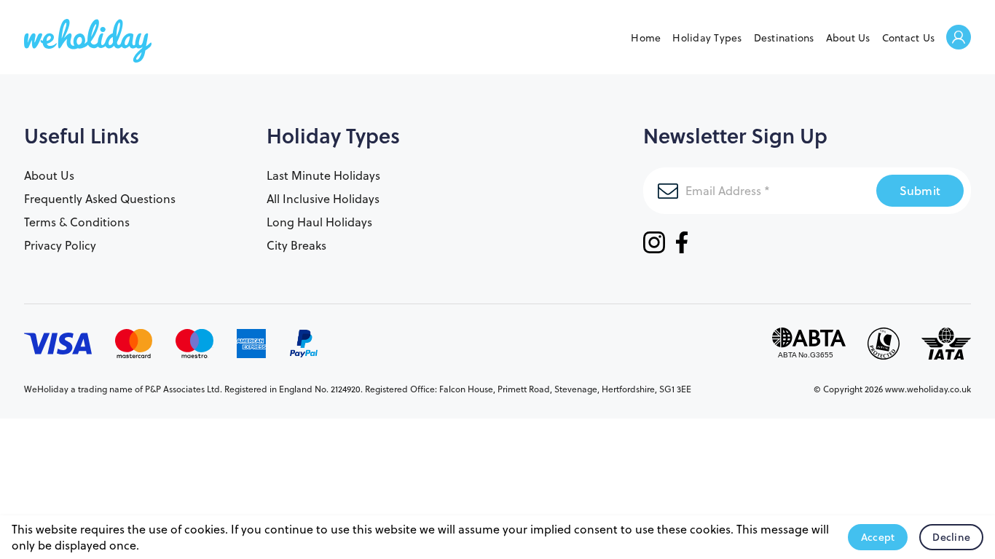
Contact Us (908, 38)
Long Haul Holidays (319, 222)
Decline (951, 537)
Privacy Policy (60, 245)
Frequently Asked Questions (100, 199)
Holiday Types (707, 38)
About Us (848, 38)
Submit (920, 190)
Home (646, 38)
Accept (878, 537)
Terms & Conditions (77, 222)
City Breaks (296, 245)
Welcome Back (958, 38)
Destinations (784, 38)
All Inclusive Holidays (323, 199)
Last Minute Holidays (323, 175)
